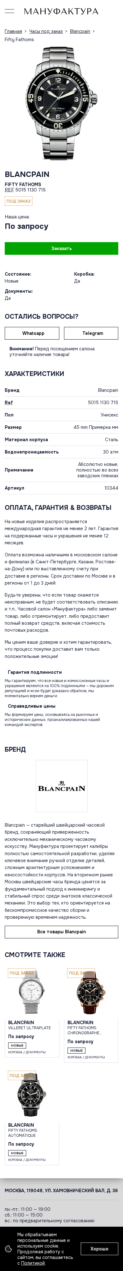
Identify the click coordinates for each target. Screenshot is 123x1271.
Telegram (92, 333)
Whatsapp (33, 333)
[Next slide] (112, 103)
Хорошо (99, 1249)
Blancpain (27, 174)
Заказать (61, 248)
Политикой (33, 1263)
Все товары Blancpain (61, 932)
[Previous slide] (11, 103)
